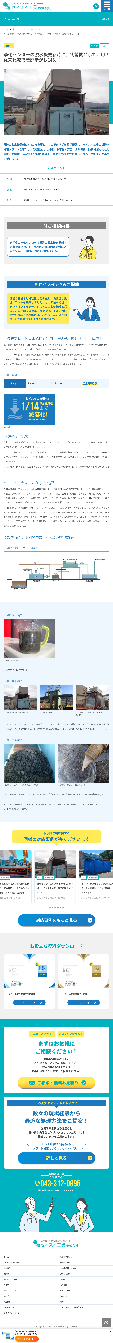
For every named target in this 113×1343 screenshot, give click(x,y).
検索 (62, 1302)
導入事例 (17, 29)
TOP (6, 29)
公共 (104, 46)
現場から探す (65, 1262)
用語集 (62, 1279)
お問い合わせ (9, 1307)
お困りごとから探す (11, 1262)
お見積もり (8, 1302)
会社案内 (7, 1285)
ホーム (6, 1257)
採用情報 (63, 1285)
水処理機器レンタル (68, 1268)
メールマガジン (10, 1290)
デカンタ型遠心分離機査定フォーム (74, 1307)
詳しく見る (56, 1158)
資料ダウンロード (11, 1279)
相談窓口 (7, 1274)
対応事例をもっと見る (56, 920)
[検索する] (96, 6)
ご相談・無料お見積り (57, 1082)
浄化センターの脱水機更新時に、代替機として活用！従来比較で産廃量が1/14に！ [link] (42, 33)
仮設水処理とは (66, 1257)
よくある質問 (65, 1274)
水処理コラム (65, 1290)
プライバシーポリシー (12, 1313)
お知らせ (63, 1296)
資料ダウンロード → (26, 1338)
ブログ (6, 1296)
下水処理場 (32, 29)
